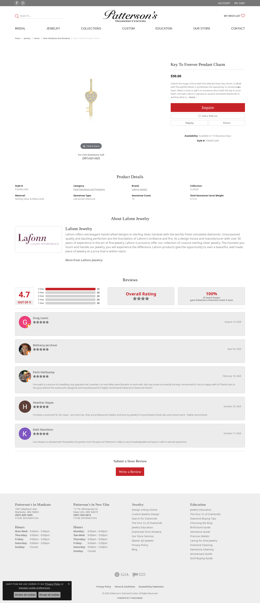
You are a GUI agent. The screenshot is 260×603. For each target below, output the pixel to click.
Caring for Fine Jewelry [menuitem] (203, 540)
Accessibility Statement (151, 586)
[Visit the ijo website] (139, 574)
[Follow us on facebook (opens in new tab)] (17, 3)
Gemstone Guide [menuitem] (200, 531)
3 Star (41, 296)
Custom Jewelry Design (145, 514)
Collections (91, 28)
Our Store (201, 28)
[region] (91, 97)
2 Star (41, 299)
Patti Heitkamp (43, 372)
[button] (224, 3)
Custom (128, 28)
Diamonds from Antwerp (146, 531)
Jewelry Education (142, 527)
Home (17, 38)
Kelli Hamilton (43, 430)
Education (163, 28)
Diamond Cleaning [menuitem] (201, 545)
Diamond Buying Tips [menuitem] (203, 518)
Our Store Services (143, 536)
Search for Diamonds (144, 518)
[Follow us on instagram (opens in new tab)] (23, 3)
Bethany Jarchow (45, 345)
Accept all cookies (49, 594)
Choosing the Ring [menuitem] (201, 523)
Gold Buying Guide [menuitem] (201, 558)
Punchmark (137, 598)
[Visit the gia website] (122, 574)
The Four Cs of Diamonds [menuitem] (205, 514)
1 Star (41, 303)
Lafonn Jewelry (139, 189)
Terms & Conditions (125, 586)
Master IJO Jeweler (143, 540)
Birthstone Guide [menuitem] (200, 527)
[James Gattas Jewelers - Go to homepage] (130, 15)
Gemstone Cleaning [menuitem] (202, 549)
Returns (227, 123)
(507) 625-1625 (91, 158)
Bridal (20, 28)
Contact (238, 28)
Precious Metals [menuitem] (199, 536)
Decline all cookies (25, 594)
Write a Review (130, 472)
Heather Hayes (43, 403)
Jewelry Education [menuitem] (200, 509)
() (98, 288)
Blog (134, 549)
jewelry (27, 38)
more (192, 97)
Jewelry (53, 28)
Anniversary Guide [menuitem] (201, 554)
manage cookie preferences (34, 587)
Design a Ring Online (144, 509)
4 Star (41, 292)
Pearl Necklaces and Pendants (56, 38)
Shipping (189, 123)
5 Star (41, 288)
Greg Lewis (40, 318)
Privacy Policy (140, 545)
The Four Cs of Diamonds (147, 523)
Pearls (37, 38)
